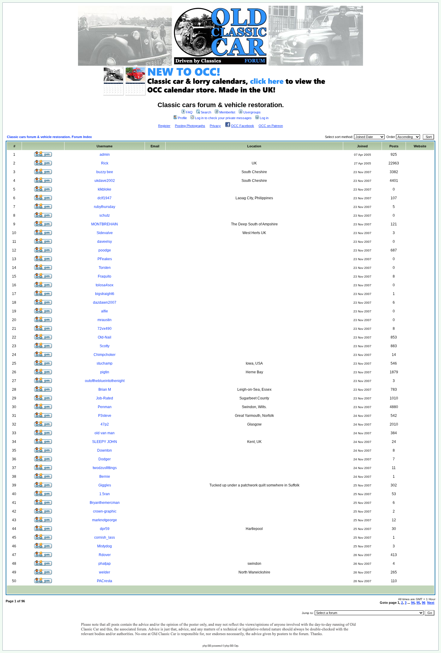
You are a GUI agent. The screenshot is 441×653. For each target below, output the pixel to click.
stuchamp (104, 363)
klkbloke (104, 189)
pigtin (104, 372)
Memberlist (227, 112)
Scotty (105, 346)
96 (423, 602)
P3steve (104, 416)
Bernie (104, 476)
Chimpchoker (105, 355)
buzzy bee (104, 172)
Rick (104, 163)
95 (418, 602)
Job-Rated (104, 398)
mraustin (105, 320)
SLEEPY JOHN (104, 442)
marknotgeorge (104, 520)
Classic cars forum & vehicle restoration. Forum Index (49, 137)
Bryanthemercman (105, 503)
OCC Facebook (242, 126)
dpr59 (105, 529)
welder (104, 572)
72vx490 (105, 328)
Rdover (105, 555)
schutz (104, 215)
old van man (104, 433)
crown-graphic (104, 511)
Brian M (104, 389)
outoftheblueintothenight (104, 381)
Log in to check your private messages (223, 118)
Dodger (104, 459)
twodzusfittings (105, 468)
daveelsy (104, 241)
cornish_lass (104, 537)
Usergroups (252, 112)
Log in (264, 118)
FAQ (189, 112)
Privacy (215, 126)
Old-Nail (104, 337)
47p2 (104, 424)
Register (164, 126)
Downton (104, 450)
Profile (182, 118)
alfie (104, 311)
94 (413, 602)
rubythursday (104, 207)
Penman (105, 407)
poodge (104, 250)
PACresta (104, 581)
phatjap (104, 563)
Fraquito (104, 276)
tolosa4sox (104, 285)
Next (430, 602)
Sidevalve (105, 233)
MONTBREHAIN (104, 224)
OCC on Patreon (271, 126)
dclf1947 (105, 198)
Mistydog (104, 546)
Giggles (104, 485)
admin (105, 154)
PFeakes (105, 259)
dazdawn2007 (104, 302)
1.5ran (104, 494)
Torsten (105, 268)
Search (206, 112)
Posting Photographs (190, 126)
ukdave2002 (104, 181)
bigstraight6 (104, 294)
